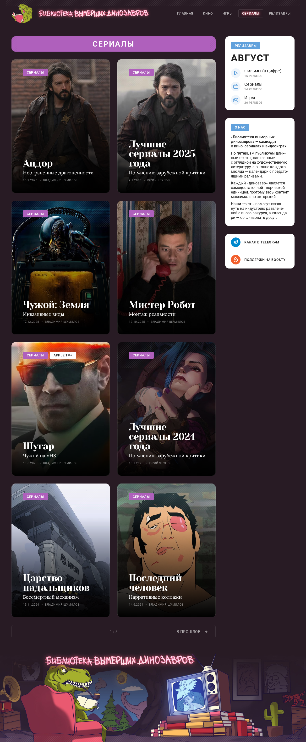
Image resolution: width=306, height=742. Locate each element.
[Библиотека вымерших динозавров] (82, 13)
